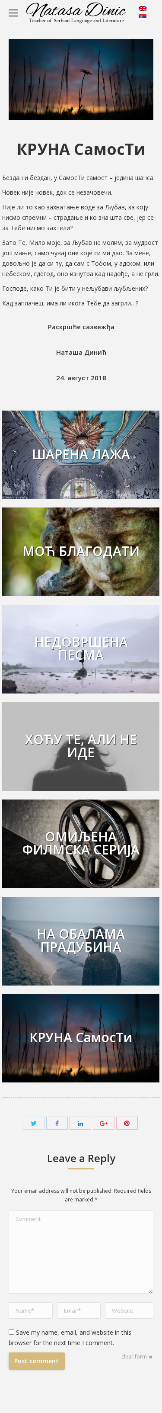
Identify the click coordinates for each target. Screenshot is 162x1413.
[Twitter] (33, 1123)
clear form (134, 1356)
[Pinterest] (127, 1123)
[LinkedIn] (80, 1123)
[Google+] (103, 1123)
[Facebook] (57, 1123)
